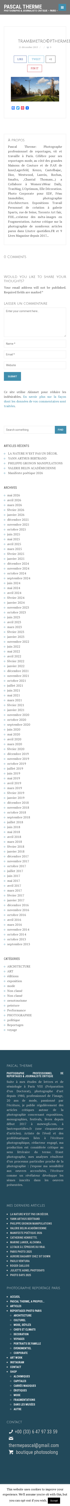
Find (60, 429)
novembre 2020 (18, 715)
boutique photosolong (36, 1452)
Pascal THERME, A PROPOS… (27, 1301)
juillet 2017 (15, 871)
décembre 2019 (18, 754)
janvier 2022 (15, 666)
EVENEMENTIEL (22, 1348)
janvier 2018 (15, 851)
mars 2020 (14, 744)
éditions (12, 976)
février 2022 (15, 661)
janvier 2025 (15, 558)
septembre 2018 (18, 817)
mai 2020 (13, 734)
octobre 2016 (16, 915)
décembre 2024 (18, 563)
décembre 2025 (18, 519)
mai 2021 (13, 695)
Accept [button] (54, 1500)
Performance (16, 1010)
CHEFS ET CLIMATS (25, 1329)
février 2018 (15, 846)
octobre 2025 (16, 529)
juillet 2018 (15, 822)
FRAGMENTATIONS (24, 1399)
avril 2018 (14, 837)
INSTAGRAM (17, 1362)
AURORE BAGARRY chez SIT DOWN (30, 1256)
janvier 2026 (15, 515)
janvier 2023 (15, 637)
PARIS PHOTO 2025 (21, 1251)
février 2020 (15, 749)
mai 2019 (13, 778)
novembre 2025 (18, 524)
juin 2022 (13, 646)
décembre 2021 (18, 671)
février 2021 (15, 705)
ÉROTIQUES (20, 1390)
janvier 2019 (15, 798)
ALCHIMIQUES (22, 1376)
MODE (17, 1395)
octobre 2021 (16, 680)
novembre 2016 (18, 910)
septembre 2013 (18, 944)
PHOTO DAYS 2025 (20, 1275)
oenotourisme (17, 1000)
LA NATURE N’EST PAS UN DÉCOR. (33, 453)
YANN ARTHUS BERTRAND (27, 458)
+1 (50, 59)
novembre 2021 (18, 676)
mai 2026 (13, 495)
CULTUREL (20, 1320)
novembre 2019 (18, 759)
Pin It (34, 68)
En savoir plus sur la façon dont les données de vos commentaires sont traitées (35, 401)
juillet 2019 (15, 768)
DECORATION (21, 1334)
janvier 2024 (15, 602)
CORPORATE (21, 1353)
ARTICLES (15, 1306)
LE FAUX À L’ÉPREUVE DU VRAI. (28, 1247)
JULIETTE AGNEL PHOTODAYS (27, 1270)
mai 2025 (13, 539)
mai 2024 (13, 588)
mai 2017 (13, 880)
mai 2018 (13, 832)
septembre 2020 (18, 724)
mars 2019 (14, 788)
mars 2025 (14, 549)
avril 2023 (14, 622)
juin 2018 (13, 827)
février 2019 (15, 793)
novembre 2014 (18, 929)
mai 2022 (13, 651)
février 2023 (15, 632)
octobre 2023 (16, 612)
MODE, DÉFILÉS (22, 1324)
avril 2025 (14, 544)
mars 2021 (14, 700)
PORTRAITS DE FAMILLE (27, 1343)
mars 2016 (14, 924)
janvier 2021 (15, 710)
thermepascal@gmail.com (34, 1445)
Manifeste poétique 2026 (25, 473)
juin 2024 (13, 583)
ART (10, 971)
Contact (15, 1367)
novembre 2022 (18, 641)
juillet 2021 (15, 685)
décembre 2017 (18, 856)
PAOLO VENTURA (20, 1261)
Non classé (14, 991)
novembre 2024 (18, 568)
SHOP (13, 1371)
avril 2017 (14, 885)
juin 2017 (13, 876)
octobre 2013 (16, 939)
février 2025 (15, 554)
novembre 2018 (18, 807)
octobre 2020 (16, 719)
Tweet (36, 59)
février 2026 (15, 510)
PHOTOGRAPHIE (19, 1015)
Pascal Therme (31, 7)
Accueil (15, 1296)
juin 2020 (13, 729)
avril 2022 (14, 656)
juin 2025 (13, 534)
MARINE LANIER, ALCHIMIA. (26, 1242)
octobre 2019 (16, 763)
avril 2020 (14, 739)
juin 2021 (13, 690)
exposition (14, 981)
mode (11, 986)
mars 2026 (14, 505)
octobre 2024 (16, 573)
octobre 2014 (16, 934)
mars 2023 (14, 627)
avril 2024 (14, 593)
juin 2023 (13, 617)
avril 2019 (14, 783)
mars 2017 (14, 890)
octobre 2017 (16, 866)
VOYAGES (19, 1338)
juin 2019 (13, 773)
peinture (13, 1005)
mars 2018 (14, 841)
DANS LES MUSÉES (24, 1404)
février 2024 (15, 597)
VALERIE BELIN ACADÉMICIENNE (32, 468)
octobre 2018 (16, 812)
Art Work (16, 1357)
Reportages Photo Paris (26, 1310)
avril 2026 (14, 500)
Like (20, 59)
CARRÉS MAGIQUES (25, 1385)
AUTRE (17, 1409)
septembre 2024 (18, 578)
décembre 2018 (18, 802)
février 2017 (15, 895)
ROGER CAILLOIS (19, 1265)
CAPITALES (20, 1381)
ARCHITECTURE (18, 966)
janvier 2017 (15, 900)
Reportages (15, 1025)
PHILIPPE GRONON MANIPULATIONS (35, 463)
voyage (12, 1030)
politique (13, 1020)
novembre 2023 (18, 607)
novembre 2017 (18, 861)
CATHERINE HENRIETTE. (24, 1237)
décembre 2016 (18, 905)
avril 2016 (14, 920)
